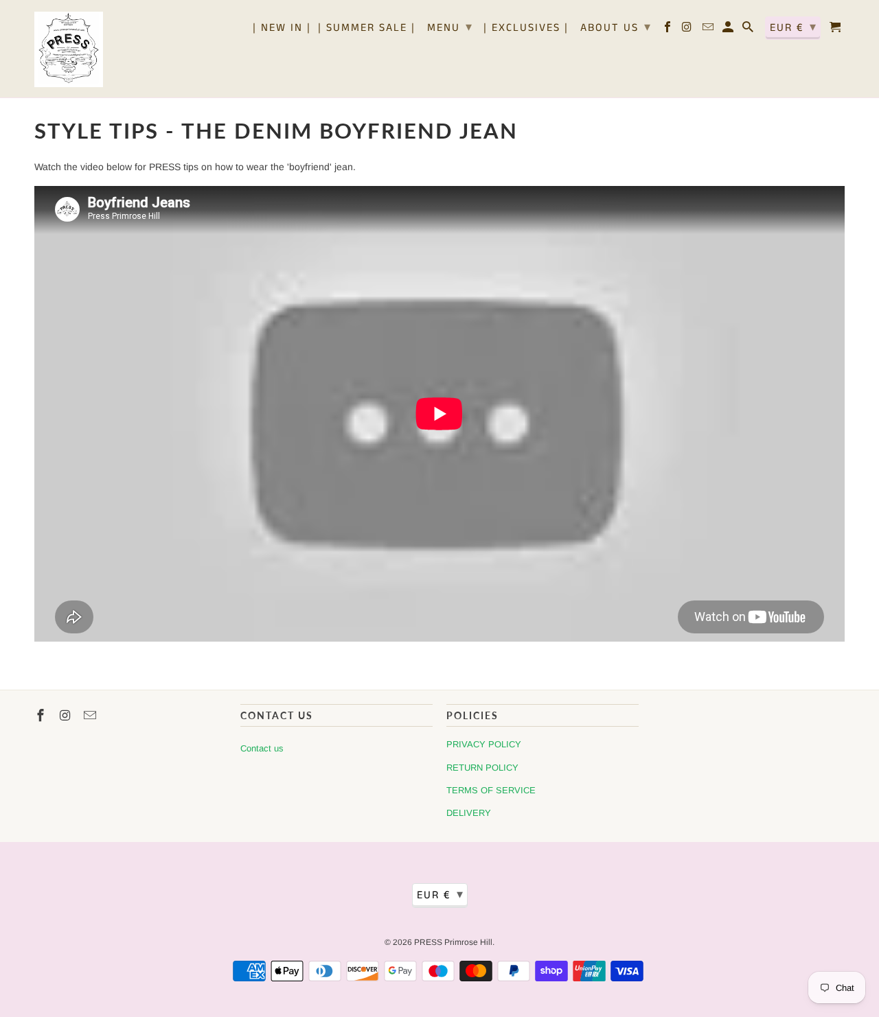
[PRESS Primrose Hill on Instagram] (688, 30)
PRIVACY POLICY (483, 744)
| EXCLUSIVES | (526, 29)
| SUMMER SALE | (366, 29)
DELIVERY (468, 813)
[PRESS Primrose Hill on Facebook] (668, 30)
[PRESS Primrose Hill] (68, 48)
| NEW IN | (282, 29)
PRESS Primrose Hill (453, 942)
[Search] (748, 30)
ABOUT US (616, 27)
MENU (450, 27)
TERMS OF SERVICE (491, 790)
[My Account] (728, 30)
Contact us (262, 748)
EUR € (793, 27)
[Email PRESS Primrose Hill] (709, 30)
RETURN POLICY (482, 767)
